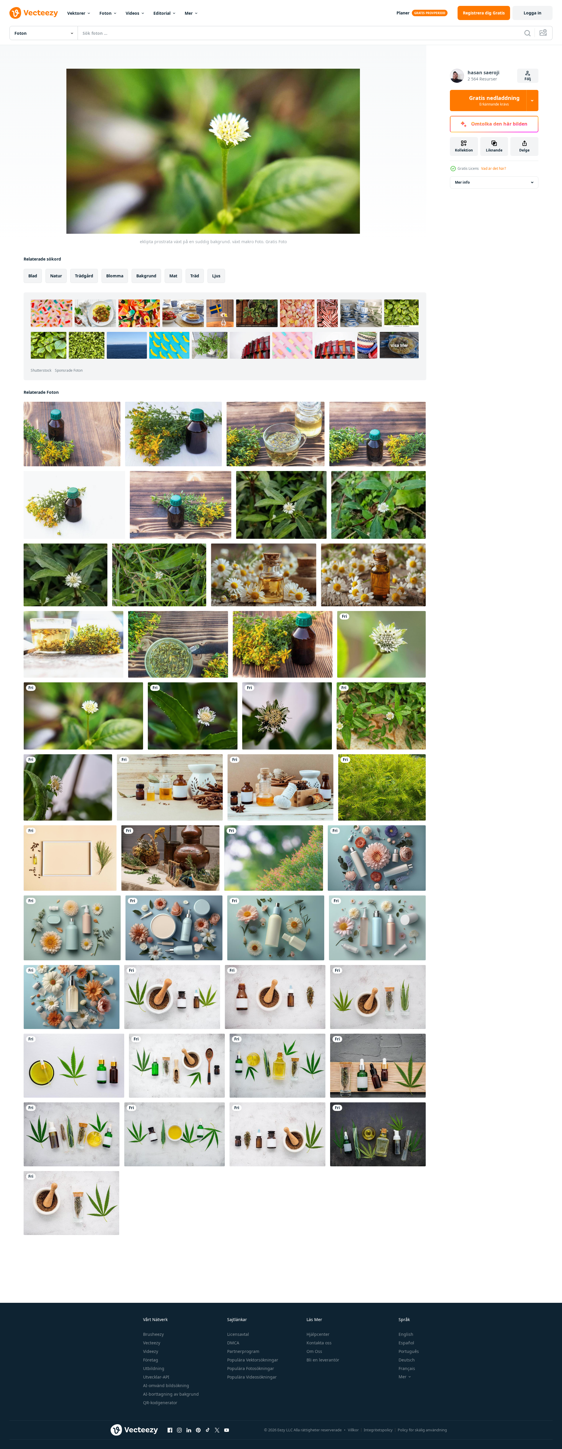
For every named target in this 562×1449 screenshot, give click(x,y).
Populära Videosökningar (252, 1377)
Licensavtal (238, 1334)
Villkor (353, 1429)
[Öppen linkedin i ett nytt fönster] (188, 1429)
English (406, 1334)
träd (194, 276)
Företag (150, 1360)
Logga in (532, 13)
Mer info (462, 182)
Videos (132, 13)
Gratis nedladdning (494, 100)
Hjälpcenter (318, 1334)
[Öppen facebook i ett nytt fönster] (170, 1429)
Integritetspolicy (378, 1429)
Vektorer (76, 13)
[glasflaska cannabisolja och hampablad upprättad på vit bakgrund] (74, 1066)
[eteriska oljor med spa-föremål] (280, 787)
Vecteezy (151, 1343)
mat (173, 276)
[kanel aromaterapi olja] (170, 787)
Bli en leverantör (323, 1360)
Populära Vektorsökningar (252, 1360)
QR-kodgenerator (160, 1402)
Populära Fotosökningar (250, 1368)
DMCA (233, 1343)
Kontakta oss (319, 1343)
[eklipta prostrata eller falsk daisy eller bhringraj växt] (381, 716)
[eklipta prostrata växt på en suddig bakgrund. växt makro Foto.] (381, 644)
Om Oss (314, 1351)
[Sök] (527, 33)
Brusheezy (153, 1334)
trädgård (84, 276)
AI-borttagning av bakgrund (171, 1394)
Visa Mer (399, 345)
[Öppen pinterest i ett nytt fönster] (198, 1429)
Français (407, 1368)
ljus (216, 276)
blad (32, 276)
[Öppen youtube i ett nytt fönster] (226, 1429)
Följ (528, 78)
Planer (402, 13)
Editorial (162, 13)
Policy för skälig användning (422, 1429)
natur (56, 276)
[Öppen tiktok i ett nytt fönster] (207, 1429)
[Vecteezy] (33, 13)
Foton (105, 13)
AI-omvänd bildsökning (166, 1385)
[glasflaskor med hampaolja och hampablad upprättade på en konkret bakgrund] (277, 1066)
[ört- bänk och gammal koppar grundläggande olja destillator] (170, 858)
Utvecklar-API (156, 1377)
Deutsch (407, 1360)
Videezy (150, 1351)
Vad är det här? (493, 168)
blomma (114, 276)
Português (409, 1351)
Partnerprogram (243, 1351)
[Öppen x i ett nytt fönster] (217, 1429)
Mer (189, 13)
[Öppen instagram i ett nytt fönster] (179, 1429)
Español (406, 1343)
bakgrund (146, 276)
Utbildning (153, 1368)
